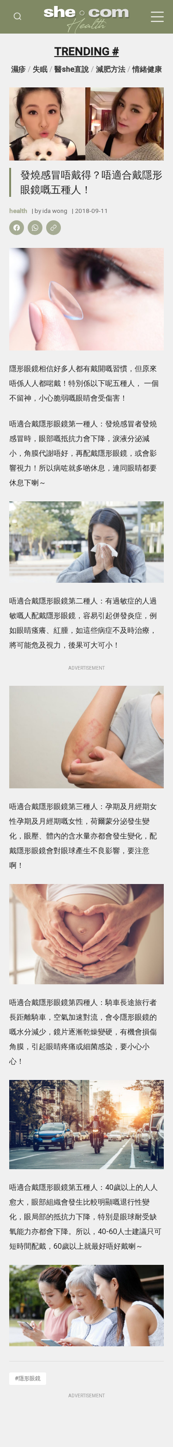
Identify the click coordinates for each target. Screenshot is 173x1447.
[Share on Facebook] (16, 227)
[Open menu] (157, 17)
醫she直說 (71, 69)
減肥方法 (110, 69)
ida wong (54, 210)
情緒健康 (147, 69)
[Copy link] (53, 227)
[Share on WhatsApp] (35, 227)
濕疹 (18, 69)
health (18, 210)
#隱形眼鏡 (28, 1378)
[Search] (17, 17)
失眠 (40, 69)
